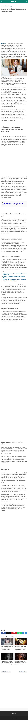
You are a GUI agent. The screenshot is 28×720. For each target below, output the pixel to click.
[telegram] (24, 633)
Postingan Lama (22, 671)
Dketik (14, 2)
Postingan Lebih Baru (6, 671)
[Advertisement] (14, 28)
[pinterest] (14, 633)
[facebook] (3, 633)
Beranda (14, 713)
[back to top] (25, 717)
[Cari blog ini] (26, 1)
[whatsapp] (19, 633)
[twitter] (8, 633)
